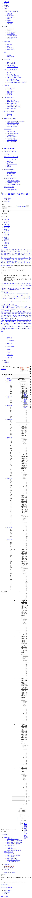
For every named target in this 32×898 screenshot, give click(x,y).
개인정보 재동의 (8, 867)
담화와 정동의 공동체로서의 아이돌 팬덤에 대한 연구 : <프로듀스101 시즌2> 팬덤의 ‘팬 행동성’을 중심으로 (24, 504)
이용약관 (6, 864)
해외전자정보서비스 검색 (11, 157)
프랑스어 (6, 227)
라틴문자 (6, 239)
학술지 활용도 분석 (12, 103)
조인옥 (23, 743)
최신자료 (9, 114)
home (5, 360)
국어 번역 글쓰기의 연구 (24, 769)
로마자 (5, 245)
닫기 (2, 331)
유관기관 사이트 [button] (8, 852)
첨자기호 (6, 237)
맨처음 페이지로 (14, 815)
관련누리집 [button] (7, 837)
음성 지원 (11, 402)
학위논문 (9, 14)
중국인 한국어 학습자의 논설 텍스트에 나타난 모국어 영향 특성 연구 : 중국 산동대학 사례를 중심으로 (24, 732)
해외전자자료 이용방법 (13, 80)
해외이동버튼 (4, 896)
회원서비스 (7, 41)
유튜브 (5, 893)
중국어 (5, 222)
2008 (11, 512)
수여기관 (9, 438)
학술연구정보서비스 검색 (11, 11)
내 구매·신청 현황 (12, 35)
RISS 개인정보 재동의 (10, 151)
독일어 (5, 229)
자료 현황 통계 (11, 100)
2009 (11, 508)
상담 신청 (9, 89)
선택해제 (3, 369)
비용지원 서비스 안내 (13, 123)
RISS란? (9, 72)
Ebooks (9, 161)
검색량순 (9, 379)
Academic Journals (11, 159)
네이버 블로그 (7, 890)
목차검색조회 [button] (26, 421)
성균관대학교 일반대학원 (25, 518)
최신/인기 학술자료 (9, 111)
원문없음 (11, 393)
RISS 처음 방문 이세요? (10, 69)
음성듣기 (26, 673)
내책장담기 (23, 379)
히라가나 (6, 219)
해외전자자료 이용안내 (10, 178)
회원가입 (6, 2)
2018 (11, 490)
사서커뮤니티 (10, 845)
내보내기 (21, 378)
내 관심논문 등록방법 (13, 76)
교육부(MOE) (10, 853)
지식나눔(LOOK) (11, 848)
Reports (9, 166)
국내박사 (11, 416)
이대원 (23, 515)
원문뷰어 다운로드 (9, 148)
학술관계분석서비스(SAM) (14, 843)
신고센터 (9, 94)
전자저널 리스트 (11, 172)
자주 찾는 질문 (11, 88)
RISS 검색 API (11, 132)
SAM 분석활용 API (12, 140)
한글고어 (6, 224)
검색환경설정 (10, 56)
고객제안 (9, 93)
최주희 (23, 567)
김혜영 (23, 774)
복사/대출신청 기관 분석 (13, 106)
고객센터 (6, 6)
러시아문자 (7, 240)
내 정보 (9, 55)
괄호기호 (6, 232)
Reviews (9, 165)
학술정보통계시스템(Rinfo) (14, 840)
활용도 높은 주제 (11, 108)
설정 (5, 52)
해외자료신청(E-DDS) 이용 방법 (15, 121)
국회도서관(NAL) (11, 858)
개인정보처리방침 (9, 866)
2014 (11, 499)
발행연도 (9, 478)
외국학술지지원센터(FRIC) (14, 842)
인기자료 (9, 115)
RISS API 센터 (7, 129)
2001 (11, 521)
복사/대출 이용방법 (12, 79)
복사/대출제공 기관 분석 (13, 105)
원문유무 (9, 382)
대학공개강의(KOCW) (13, 839)
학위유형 (9, 405)
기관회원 (9, 847)
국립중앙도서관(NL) (12, 856)
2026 (11, 482)
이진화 (23, 438)
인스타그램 (7, 892)
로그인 (5, 3)
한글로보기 (23, 811)
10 (19, 767)
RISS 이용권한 (11, 74)
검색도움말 (7, 199)
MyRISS (6, 5)
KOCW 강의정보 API (12, 133)
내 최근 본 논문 (11, 32)
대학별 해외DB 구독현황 (13, 184)
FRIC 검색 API (11, 138)
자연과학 (11, 435)
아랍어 (5, 247)
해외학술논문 (10, 17)
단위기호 (6, 242)
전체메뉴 (6, 8)
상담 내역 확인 (11, 91)
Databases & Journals (9, 169)
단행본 (9, 20)
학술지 (9, 18)
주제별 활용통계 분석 (13, 101)
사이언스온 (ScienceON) (13, 861)
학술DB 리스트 (11, 173)
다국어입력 (7, 201)
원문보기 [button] (26, 412)
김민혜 (23, 700)
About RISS (7, 59)
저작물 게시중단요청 (9, 872)
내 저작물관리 (11, 34)
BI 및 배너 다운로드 (12, 67)
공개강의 (9, 23)
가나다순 (9, 380)
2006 (11, 516)
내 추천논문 (10, 29)
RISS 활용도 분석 (8, 97)
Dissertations (10, 162)
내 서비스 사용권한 (12, 37)
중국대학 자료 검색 (12, 126)
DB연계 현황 (10, 65)
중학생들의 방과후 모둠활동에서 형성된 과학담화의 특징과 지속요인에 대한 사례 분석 (24, 463)
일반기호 (6, 243)
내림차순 (23, 818)
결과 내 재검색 (6, 211)
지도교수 (9, 539)
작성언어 (9, 527)
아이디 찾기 (10, 47)
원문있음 (11, 387)
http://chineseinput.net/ (6, 265)
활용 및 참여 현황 (11, 141)
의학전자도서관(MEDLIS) (14, 850)
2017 (11, 495)
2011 (11, 503)
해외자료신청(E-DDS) (10, 118)
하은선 (23, 472)
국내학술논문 (10, 15)
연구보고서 (10, 22)
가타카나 (6, 221)
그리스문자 (7, 226)
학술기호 (6, 234)
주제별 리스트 (11, 175)
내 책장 (9, 30)
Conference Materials (12, 164)
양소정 (23, 654)
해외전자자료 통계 (9, 187)
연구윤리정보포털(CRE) (13, 860)
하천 (22, 401)
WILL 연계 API (11, 135)
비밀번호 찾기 (11, 49)
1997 (11, 525)
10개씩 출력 (23, 820)
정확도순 (23, 815)
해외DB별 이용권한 (12, 182)
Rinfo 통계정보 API (12, 136)
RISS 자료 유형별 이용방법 (14, 77)
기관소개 (6, 869)
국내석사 (11, 410)
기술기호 (6, 235)
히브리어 (6, 230)
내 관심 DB (10, 38)
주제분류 (9, 419)
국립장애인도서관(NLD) (13, 855)
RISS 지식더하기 (11, 63)
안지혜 (23, 618)
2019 (11, 486)
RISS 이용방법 (11, 62)
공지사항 (6, 154)
